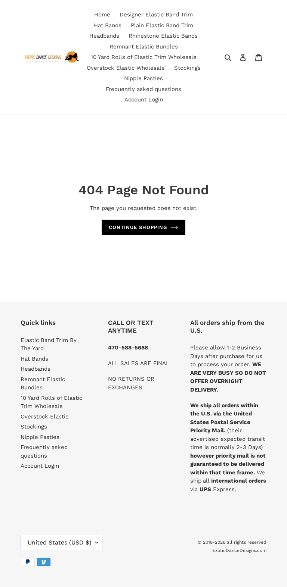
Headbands (35, 368)
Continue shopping (138, 227)
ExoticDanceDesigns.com (239, 550)
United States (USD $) (60, 542)
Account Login (40, 465)
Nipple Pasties (40, 437)
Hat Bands (34, 358)
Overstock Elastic (44, 416)
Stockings (34, 426)
